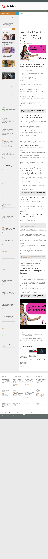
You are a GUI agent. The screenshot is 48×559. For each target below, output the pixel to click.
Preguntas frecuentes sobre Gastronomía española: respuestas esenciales (29, 393)
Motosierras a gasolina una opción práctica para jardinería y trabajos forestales (7, 204)
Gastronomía (27, 378)
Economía (20, 11)
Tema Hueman (13, 417)
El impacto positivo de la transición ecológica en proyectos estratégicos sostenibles (8, 317)
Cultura (38, 11)
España (34, 11)
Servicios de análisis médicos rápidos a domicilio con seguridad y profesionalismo (8, 331)
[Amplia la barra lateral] (17, 13)
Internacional (25, 11)
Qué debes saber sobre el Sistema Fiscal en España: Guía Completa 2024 (40, 402)
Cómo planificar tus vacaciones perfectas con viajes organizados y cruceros (7, 344)
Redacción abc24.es (25, 43)
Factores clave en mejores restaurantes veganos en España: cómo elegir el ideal (29, 380)
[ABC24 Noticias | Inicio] (9, 6)
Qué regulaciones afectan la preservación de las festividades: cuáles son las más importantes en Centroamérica (6, 397)
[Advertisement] (33, 23)
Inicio (2, 1)
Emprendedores (15, 11)
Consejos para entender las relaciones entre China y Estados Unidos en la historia (18, 380)
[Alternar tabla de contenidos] (31, 61)
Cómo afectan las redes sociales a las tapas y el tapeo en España (30, 387)
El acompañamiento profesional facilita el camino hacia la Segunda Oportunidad (8, 56)
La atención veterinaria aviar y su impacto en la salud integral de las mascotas (7, 253)
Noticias (5, 1)
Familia (3, 227)
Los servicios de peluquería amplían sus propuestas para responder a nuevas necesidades (8, 43)
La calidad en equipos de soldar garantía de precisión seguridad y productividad (7, 280)
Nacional (30, 11)
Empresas (10, 11)
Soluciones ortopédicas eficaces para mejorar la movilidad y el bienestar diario (8, 267)
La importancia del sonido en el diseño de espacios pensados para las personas (8, 178)
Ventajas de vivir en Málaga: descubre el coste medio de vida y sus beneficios (40, 395)
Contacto (9, 1)
